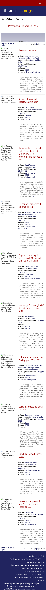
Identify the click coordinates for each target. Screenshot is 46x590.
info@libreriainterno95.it (32, 577)
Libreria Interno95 (35, 556)
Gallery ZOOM (22, 41)
